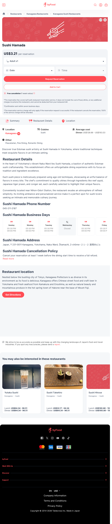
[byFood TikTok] (68, 438)
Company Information (55, 495)
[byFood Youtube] (57, 438)
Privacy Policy (55, 506)
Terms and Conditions (55, 500)
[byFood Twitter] (47, 438)
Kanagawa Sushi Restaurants (66, 14)
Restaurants (16, 14)
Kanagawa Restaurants (37, 14)
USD (56, 491)
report (57, 344)
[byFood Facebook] (42, 438)
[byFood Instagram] (52, 438)
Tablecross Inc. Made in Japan (66, 511)
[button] (105, 20)
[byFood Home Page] (49, 5)
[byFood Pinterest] (63, 438)
